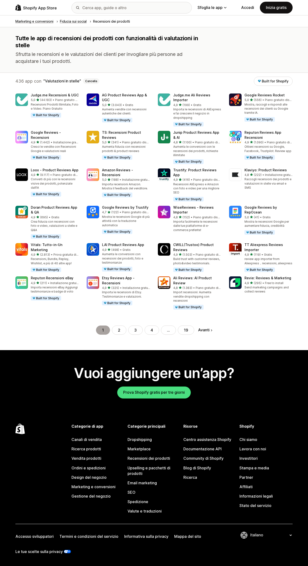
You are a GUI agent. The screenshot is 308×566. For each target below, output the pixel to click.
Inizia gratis (276, 7)
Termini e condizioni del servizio (88, 536)
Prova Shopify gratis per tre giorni (154, 392)
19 (186, 330)
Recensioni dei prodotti (149, 458)
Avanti (204, 329)
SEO (131, 492)
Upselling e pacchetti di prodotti (149, 471)
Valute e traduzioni (145, 511)
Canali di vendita (86, 439)
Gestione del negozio (91, 496)
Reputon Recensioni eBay (52, 278)
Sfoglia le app (210, 7)
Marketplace (139, 448)
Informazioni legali (256, 496)
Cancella (91, 81)
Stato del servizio (255, 505)
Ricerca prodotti (86, 448)
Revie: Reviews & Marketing (267, 278)
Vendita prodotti (86, 458)
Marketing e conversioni (93, 486)
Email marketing (142, 482)
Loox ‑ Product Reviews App (54, 170)
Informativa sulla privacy (146, 536)
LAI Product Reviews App (123, 245)
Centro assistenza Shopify (207, 439)
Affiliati (246, 486)
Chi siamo (248, 439)
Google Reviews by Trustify (125, 207)
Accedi (247, 7)
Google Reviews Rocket (264, 95)
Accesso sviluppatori (34, 536)
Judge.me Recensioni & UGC (55, 95)
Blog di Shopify (197, 468)
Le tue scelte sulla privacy (39, 551)
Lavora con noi (252, 448)
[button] (47, 105)
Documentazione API (202, 448)
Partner (246, 477)
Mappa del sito (187, 536)
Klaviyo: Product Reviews (265, 170)
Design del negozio (89, 477)
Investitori (248, 458)
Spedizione (138, 501)
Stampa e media (254, 468)
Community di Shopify (203, 458)
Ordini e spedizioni (88, 468)
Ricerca (190, 477)
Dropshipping (140, 439)
